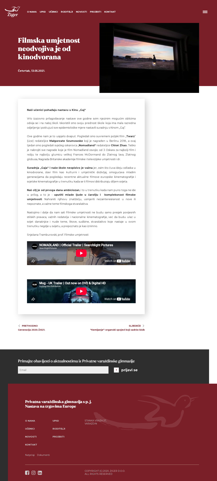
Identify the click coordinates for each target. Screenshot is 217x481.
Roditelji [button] (67, 11)
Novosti (81, 11)
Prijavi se (129, 370)
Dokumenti (43, 455)
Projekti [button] (95, 11)
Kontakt (110, 11)
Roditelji (59, 428)
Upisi (43, 11)
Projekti (58, 436)
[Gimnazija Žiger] (12, 12)
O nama (30, 420)
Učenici (30, 428)
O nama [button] (32, 11)
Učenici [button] (53, 11)
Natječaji (30, 455)
